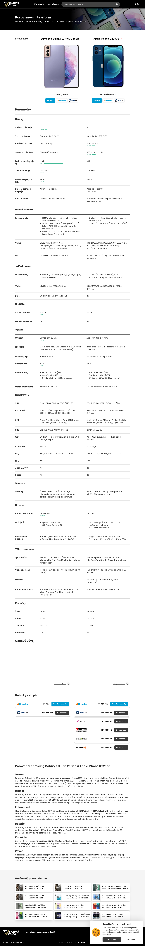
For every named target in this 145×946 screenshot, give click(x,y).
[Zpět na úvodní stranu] (11, 4)
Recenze (50, 100)
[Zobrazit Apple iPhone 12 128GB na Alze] (119, 100)
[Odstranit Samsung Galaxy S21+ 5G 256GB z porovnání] (81, 39)
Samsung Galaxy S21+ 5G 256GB (60, 38)
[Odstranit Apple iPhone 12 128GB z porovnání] (122, 39)
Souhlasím (111, 939)
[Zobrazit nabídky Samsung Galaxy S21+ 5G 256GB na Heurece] (61, 100)
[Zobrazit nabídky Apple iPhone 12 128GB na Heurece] (107, 100)
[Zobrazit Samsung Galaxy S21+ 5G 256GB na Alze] (72, 100)
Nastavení (131, 939)
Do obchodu (62, 713)
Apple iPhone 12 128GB (106, 38)
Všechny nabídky (60, 704)
